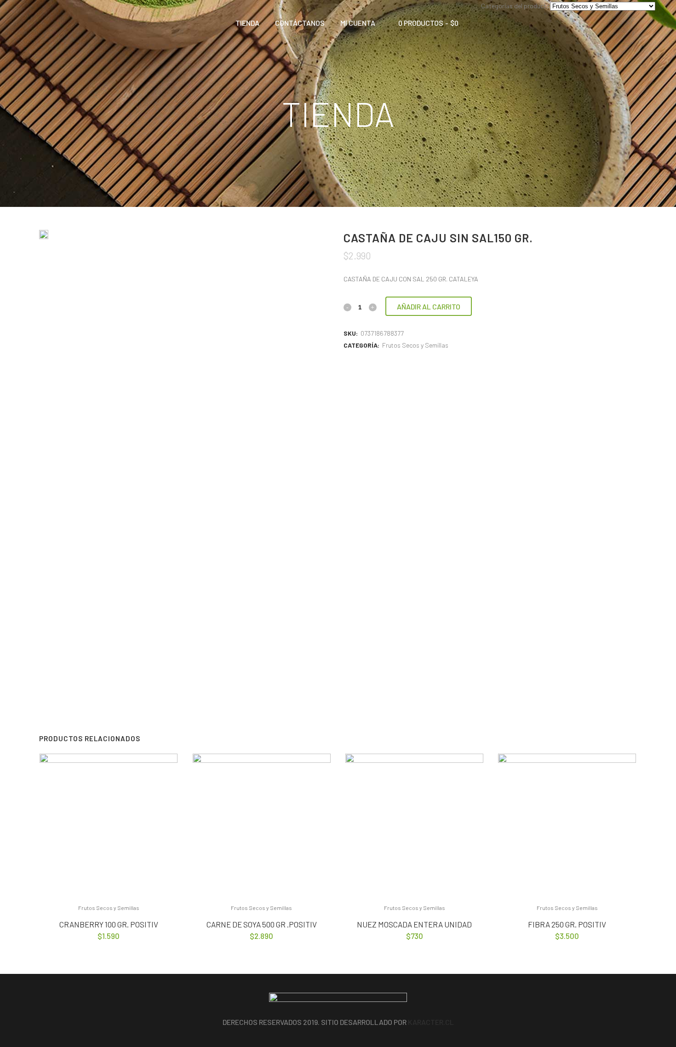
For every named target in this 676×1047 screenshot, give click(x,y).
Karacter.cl (431, 1022)
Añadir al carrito (428, 306)
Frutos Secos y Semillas (415, 345)
